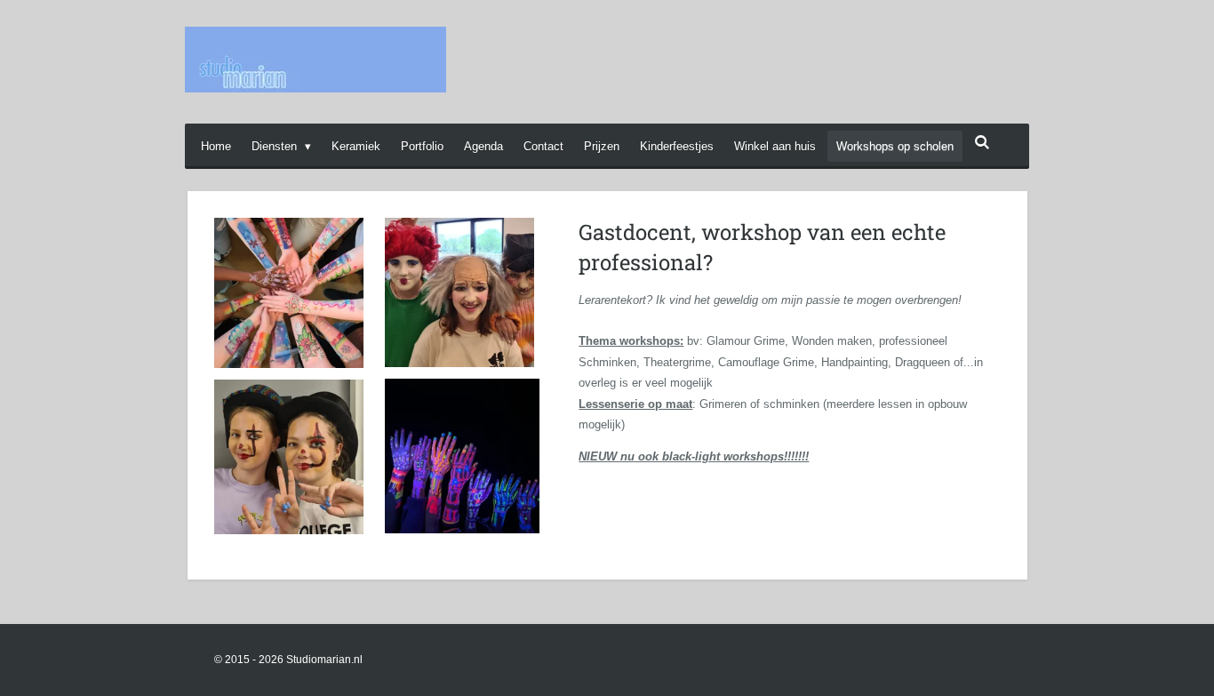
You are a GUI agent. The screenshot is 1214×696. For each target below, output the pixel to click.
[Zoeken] (982, 143)
